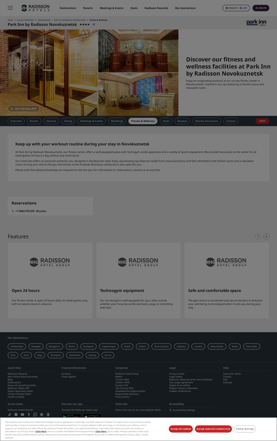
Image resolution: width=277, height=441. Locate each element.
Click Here (41, 431)
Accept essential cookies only (213, 429)
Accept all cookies (181, 429)
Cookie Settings (245, 429)
